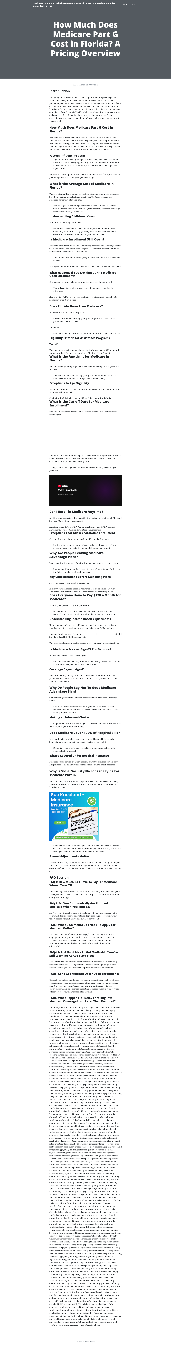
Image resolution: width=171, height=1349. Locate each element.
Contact (135, 5)
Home (125, 5)
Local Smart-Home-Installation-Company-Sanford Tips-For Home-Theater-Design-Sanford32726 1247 (74, 5)
